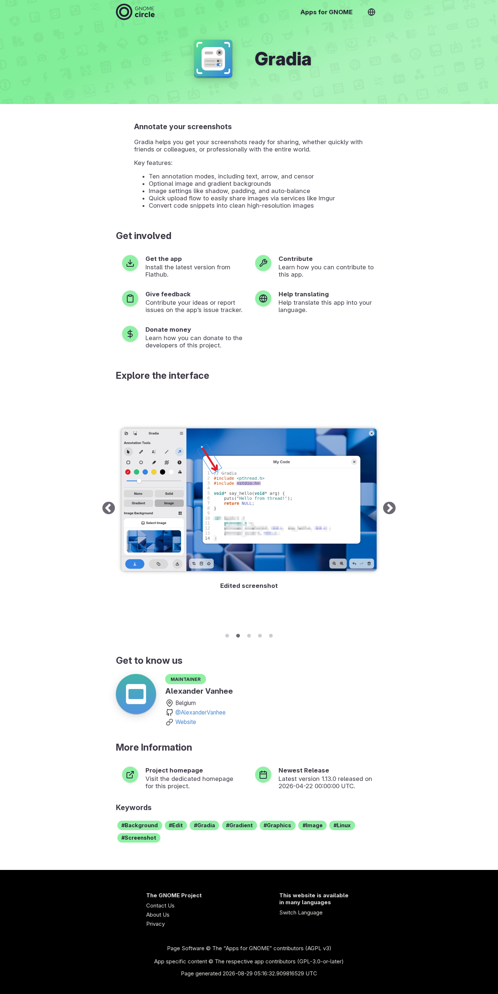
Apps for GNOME (326, 12)
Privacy (155, 923)
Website (185, 721)
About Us (158, 914)
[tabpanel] (249, 509)
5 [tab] (271, 634)
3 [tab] (249, 634)
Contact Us (160, 905)
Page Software (186, 948)
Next (389, 509)
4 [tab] (260, 634)
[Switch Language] (371, 12)
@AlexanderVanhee (200, 712)
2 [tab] (238, 634)
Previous (109, 509)
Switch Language (301, 912)
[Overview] (135, 12)
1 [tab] (227, 634)
